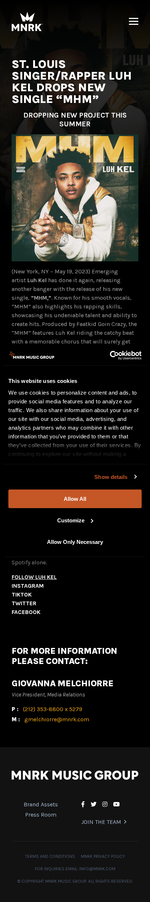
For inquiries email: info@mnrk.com (75, 868)
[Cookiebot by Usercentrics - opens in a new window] (110, 355)
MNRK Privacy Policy (103, 856)
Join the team (101, 821)
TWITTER (24, 603)
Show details (110, 476)
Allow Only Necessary (75, 541)
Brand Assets (41, 804)
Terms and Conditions (50, 856)
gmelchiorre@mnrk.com (56, 719)
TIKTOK (22, 594)
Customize (70, 520)
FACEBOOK (26, 612)
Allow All (75, 499)
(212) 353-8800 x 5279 (52, 709)
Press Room (40, 814)
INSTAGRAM (28, 585)
